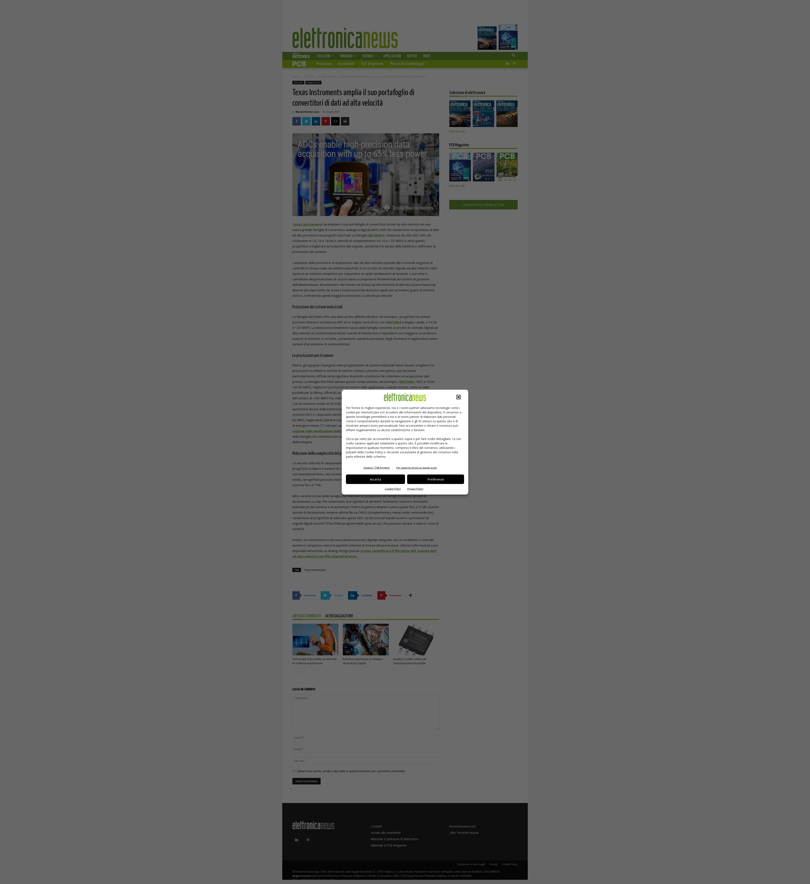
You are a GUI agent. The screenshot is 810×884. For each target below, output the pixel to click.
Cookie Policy (393, 488)
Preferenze (435, 479)
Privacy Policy (415, 488)
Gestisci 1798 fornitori (376, 467)
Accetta (375, 479)
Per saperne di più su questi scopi (416, 467)
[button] (458, 397)
